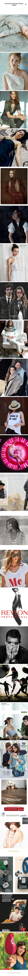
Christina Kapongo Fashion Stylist (14, 4)
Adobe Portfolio (16, 972)
